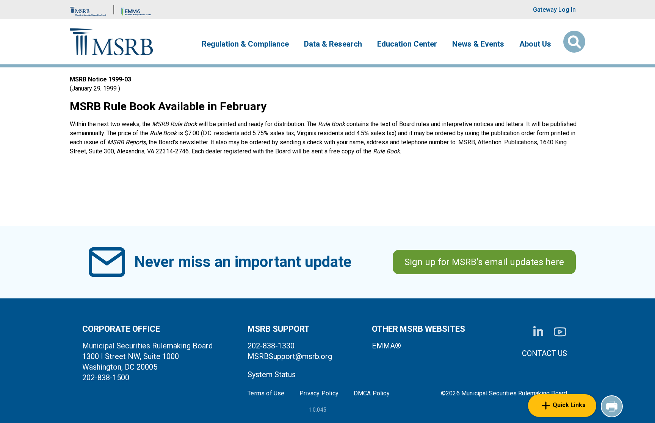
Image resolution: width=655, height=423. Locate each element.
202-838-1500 (105, 377)
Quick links (569, 405)
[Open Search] (574, 42)
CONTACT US (544, 353)
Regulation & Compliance (245, 44)
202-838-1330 (271, 345)
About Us (535, 44)
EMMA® (386, 345)
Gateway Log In (554, 9)
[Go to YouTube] (560, 332)
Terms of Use (266, 393)
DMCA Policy (372, 393)
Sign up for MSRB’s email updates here (484, 262)
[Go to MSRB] (88, 9)
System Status (272, 374)
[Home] (111, 41)
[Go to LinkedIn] (538, 331)
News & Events (478, 44)
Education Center (407, 44)
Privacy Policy (318, 393)
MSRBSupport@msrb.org (290, 356)
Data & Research (333, 44)
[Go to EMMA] (136, 9)
